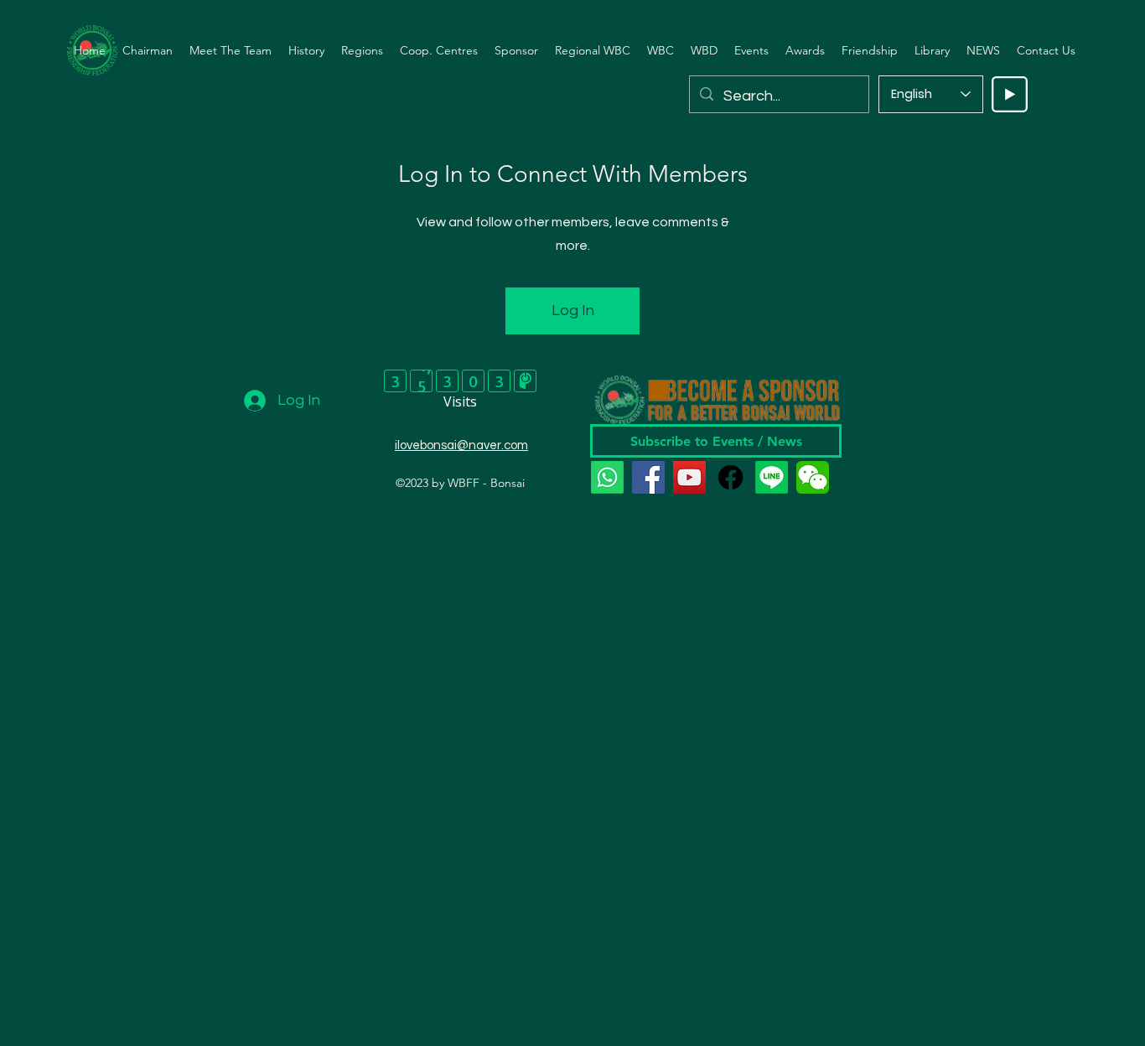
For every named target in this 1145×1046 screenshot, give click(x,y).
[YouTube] (689, 477)
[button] (230, 50)
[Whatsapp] (607, 477)
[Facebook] (648, 477)
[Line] (771, 477)
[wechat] (812, 477)
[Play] (1010, 94)
